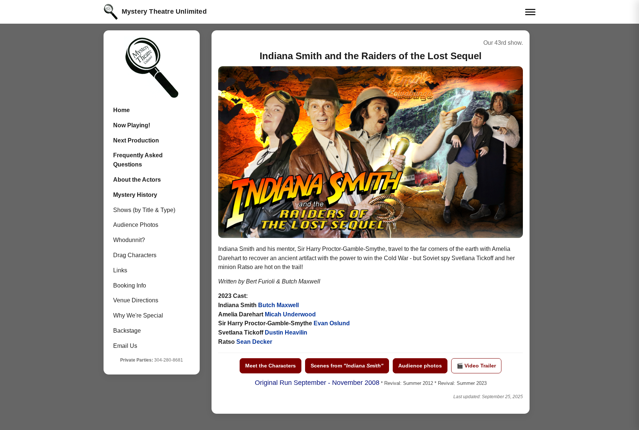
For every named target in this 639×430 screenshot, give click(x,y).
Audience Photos (135, 225)
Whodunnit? (129, 240)
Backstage (127, 330)
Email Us (125, 346)
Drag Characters (134, 255)
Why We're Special (138, 315)
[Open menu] (530, 12)
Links (120, 270)
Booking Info (129, 285)
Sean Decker (254, 342)
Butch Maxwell (278, 305)
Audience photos (420, 366)
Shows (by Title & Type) (144, 210)
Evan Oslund (332, 323)
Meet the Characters (270, 366)
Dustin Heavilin (286, 332)
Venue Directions (135, 300)
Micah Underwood (290, 314)
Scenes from (347, 366)
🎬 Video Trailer (476, 366)
